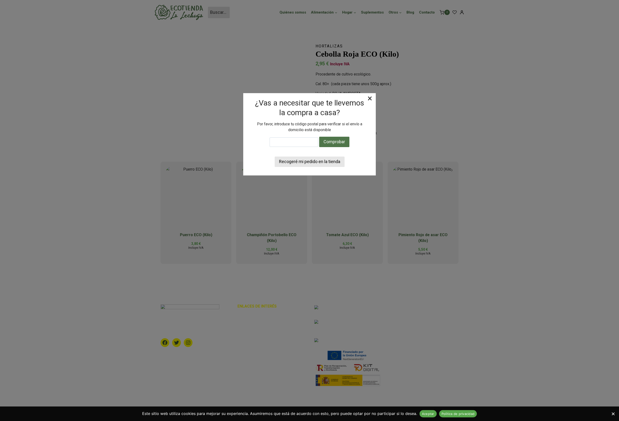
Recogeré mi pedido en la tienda (309, 161)
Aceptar (428, 414)
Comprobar (334, 141)
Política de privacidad (458, 414)
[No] (613, 413)
